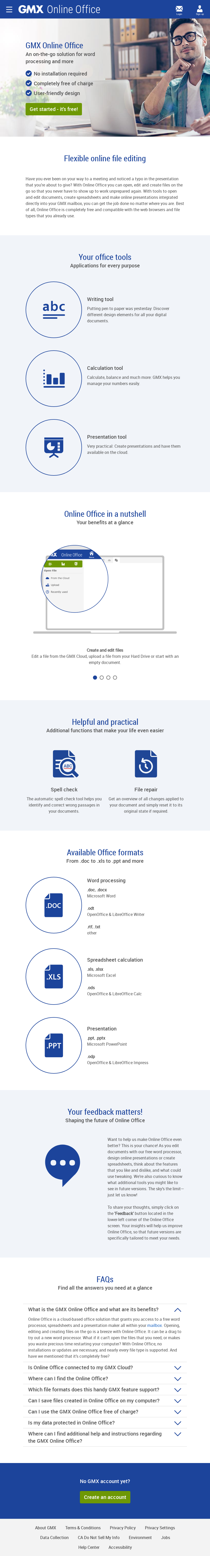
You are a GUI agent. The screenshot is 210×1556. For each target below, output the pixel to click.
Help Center (88, 1547)
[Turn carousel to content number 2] (102, 678)
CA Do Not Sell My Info (99, 1537)
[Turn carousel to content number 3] (108, 678)
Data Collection (54, 1537)
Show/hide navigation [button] (9, 9)
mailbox (154, 1325)
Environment (140, 1537)
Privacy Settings (160, 1528)
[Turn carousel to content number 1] (95, 678)
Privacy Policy (123, 1528)
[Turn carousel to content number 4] (115, 678)
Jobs (165, 1537)
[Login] (179, 9)
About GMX (45, 1528)
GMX (31, 9)
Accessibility (120, 1547)
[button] (54, 109)
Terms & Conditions (83, 1528)
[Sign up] (200, 9)
